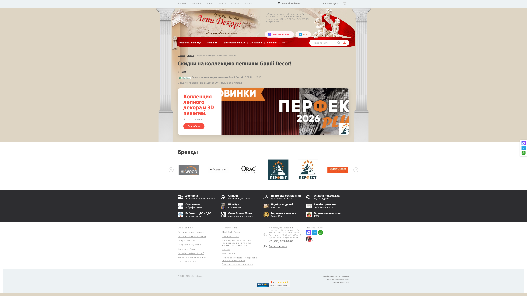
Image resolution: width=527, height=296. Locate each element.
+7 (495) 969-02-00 (281, 241)
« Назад (182, 72)
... (283, 42)
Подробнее (193, 126)
